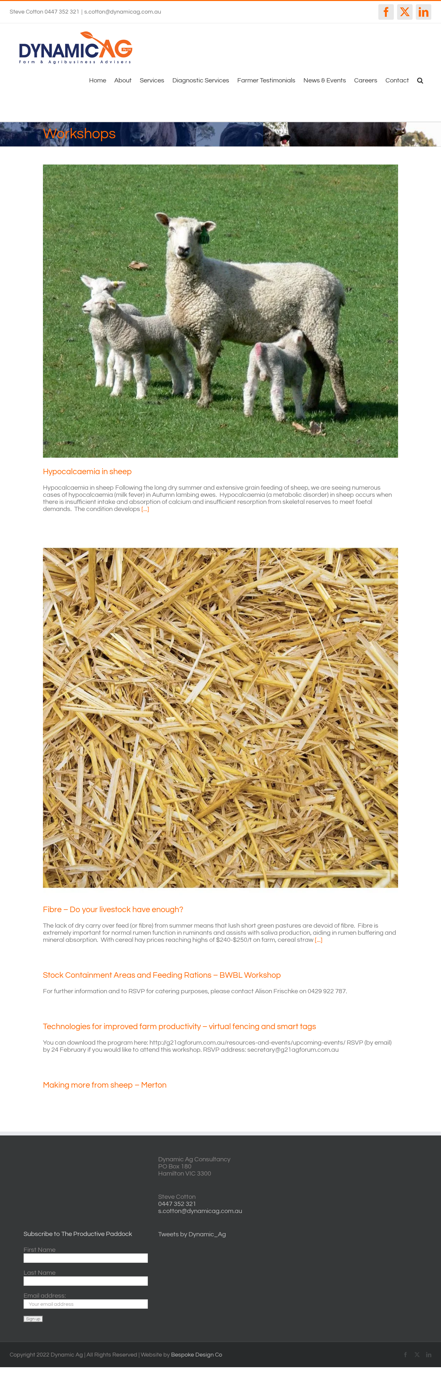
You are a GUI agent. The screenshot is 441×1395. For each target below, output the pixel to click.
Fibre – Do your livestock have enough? (113, 909)
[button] (420, 80)
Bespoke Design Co (196, 1355)
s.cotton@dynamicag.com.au (122, 12)
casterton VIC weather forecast (374, 1180)
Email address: (45, 1296)
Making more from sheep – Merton (105, 1085)
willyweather (374, 1159)
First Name (40, 1250)
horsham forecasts (374, 1220)
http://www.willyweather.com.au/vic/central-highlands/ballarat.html (374, 1200)
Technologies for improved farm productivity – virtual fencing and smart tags (179, 1026)
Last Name (40, 1273)
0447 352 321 (177, 1204)
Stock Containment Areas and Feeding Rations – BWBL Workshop (162, 975)
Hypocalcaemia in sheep (87, 471)
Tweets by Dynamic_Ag (192, 1234)
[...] (145, 509)
